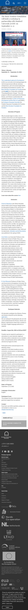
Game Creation (4, 464)
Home (3, 8)
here (19, 195)
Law (2, 460)
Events (8, 8)
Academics (3, 495)
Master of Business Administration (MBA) (9, 474)
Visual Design (4, 466)
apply (9, 51)
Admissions (3, 498)
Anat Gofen (4, 237)
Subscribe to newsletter (14, 423)
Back (4, 413)
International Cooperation (6, 502)
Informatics (3, 462)
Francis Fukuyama (6, 203)
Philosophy (3, 487)
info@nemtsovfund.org (7, 409)
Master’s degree (4, 472)
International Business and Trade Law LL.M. (10, 476)
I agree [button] (7, 607)
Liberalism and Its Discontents (18, 231)
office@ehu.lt (5, 446)
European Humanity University (11, 102)
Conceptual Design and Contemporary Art (9, 483)
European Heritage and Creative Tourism (9, 468)
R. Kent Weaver (5, 281)
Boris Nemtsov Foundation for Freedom (11, 89)
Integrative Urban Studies (6, 481)
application (4, 317)
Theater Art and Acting (5, 470)
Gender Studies (4, 479)
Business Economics (5, 458)
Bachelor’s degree (4, 457)
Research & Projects (5, 500)
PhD (2, 486)
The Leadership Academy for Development (12, 80)
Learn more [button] (9, 603)
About (2, 493)
